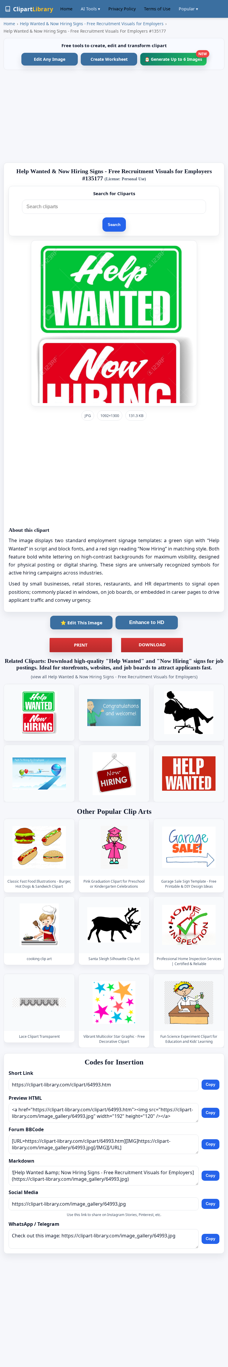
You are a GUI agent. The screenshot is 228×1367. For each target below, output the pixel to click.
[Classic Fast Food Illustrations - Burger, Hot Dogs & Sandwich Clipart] (39, 847)
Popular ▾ (188, 9)
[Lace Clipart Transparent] (39, 1002)
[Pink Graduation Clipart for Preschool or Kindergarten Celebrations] (114, 847)
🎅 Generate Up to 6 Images (176, 57)
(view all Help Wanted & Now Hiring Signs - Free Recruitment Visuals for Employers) (114, 676)
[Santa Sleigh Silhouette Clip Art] (114, 924)
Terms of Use (157, 9)
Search (114, 224)
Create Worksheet (109, 59)
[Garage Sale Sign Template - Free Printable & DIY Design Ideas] (189, 847)
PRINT (81, 645)
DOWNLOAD (152, 644)
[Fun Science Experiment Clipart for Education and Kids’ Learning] (189, 1002)
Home (66, 9)
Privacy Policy (122, 9)
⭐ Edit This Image (81, 623)
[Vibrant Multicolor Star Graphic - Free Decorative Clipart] (114, 1002)
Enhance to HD (146, 622)
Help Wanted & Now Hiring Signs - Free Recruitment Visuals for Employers (92, 23)
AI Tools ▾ (90, 9)
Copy (210, 1084)
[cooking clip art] (39, 924)
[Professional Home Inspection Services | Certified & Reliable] (189, 924)
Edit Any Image (49, 59)
